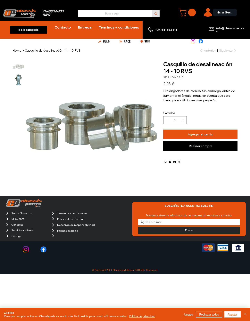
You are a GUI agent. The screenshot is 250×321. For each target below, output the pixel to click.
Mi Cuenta (17, 219)
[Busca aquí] (156, 13)
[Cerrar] (245, 314)
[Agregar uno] (183, 120)
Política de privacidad (142, 316)
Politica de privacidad (71, 219)
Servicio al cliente (22, 230)
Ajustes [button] (188, 314)
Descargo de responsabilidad (76, 225)
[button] (188, 12)
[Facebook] (201, 41)
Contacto (17, 224)
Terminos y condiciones (72, 213)
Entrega (16, 236)
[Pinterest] (175, 162)
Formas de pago (67, 230)
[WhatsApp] (165, 162)
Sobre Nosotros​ (21, 213)
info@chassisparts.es (230, 29)
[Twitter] (179, 162)
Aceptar (232, 314)
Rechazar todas (209, 314)
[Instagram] (193, 41)
